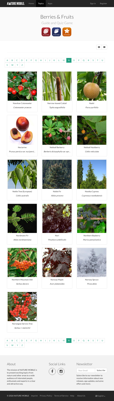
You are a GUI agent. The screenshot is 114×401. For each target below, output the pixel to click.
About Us (81, 395)
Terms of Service (61, 395)
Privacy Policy (46, 395)
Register (103, 3)
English (100, 396)
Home (31, 3)
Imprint (34, 395)
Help (72, 395)
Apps (50, 3)
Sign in (93, 3)
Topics (41, 3)
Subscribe (101, 370)
